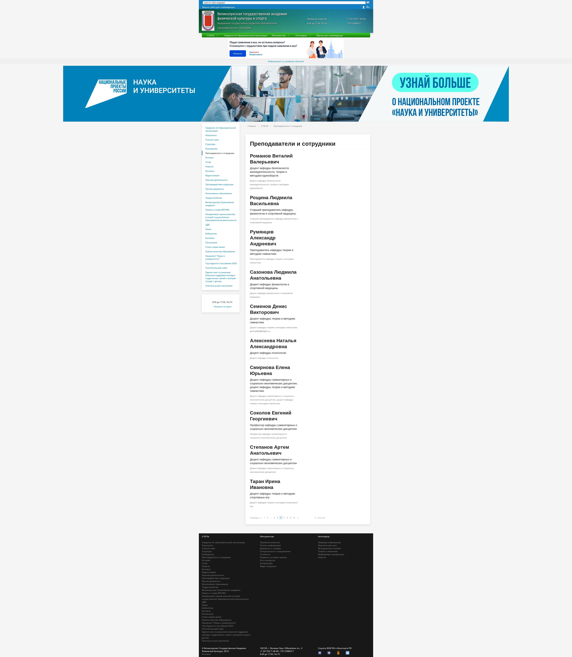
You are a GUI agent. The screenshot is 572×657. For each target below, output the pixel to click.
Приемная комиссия (270, 542)
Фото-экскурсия (267, 560)
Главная (252, 125)
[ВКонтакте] (320, 652)
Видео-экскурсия (268, 566)
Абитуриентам (279, 35)
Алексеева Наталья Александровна (273, 343)
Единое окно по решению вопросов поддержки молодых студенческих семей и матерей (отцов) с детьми (220, 277)
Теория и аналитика (328, 551)
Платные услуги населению (219, 285)
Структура (210, 144)
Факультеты (211, 135)
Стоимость (265, 554)
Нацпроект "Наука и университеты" (215, 257)
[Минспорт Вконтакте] (329, 652)
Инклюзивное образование (218, 193)
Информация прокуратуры (331, 554)
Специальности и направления (275, 551)
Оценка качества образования (220, 251)
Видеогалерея (212, 175)
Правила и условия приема (273, 557)
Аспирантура (266, 563)
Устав (208, 161)
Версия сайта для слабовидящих (218, 7)
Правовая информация (329, 542)
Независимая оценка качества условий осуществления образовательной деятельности (220, 217)
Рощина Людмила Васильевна (271, 200)
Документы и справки (270, 548)
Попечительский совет (216, 267)
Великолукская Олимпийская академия (219, 204)
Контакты (209, 170)
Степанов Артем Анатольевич (269, 450)
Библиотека (211, 233)
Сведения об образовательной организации (245, 35)
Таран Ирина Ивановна (265, 484)
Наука (208, 228)
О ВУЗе (210, 35)
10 (294, 517)
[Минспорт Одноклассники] (338, 652)
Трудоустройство (213, 197)
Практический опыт (327, 545)
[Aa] (368, 7)
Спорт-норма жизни (215, 246)
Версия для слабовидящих (330, 35)
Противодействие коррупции (219, 184)
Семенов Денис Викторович (268, 309)
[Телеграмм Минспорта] (347, 652)
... (271, 517)
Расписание (211, 242)
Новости (209, 166)
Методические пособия (329, 548)
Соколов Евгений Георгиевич (270, 415)
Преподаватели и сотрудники (219, 153)
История (209, 157)
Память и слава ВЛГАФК (217, 209)
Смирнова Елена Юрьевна (270, 370)
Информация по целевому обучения (286, 61)
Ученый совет (212, 139)
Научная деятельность (216, 179)
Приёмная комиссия (317, 18)
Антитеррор (301, 35)
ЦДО (207, 224)
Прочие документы (214, 188)
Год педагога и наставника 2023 (221, 263)
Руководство (211, 148)
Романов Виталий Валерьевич (271, 158)
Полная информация (270, 545)
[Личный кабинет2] (364, 7)
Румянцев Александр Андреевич (263, 237)
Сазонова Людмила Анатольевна (273, 274)
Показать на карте (222, 306)
